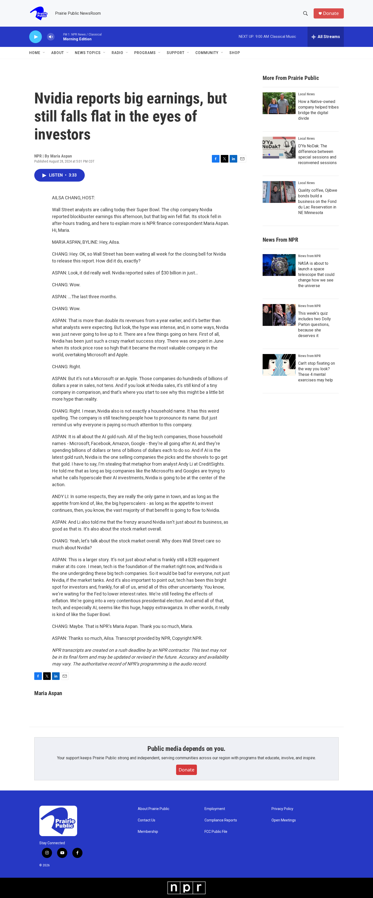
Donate (331, 13)
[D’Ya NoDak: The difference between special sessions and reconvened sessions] (279, 148)
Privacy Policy (282, 809)
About (57, 53)
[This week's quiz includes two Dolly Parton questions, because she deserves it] (279, 315)
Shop (234, 53)
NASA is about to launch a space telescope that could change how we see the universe (316, 274)
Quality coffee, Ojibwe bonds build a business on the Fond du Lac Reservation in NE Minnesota (317, 201)
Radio (117, 53)
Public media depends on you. (186, 748)
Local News (306, 94)
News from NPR (309, 256)
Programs (145, 53)
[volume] (50, 37)
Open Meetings (284, 820)
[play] (35, 37)
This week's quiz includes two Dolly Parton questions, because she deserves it (314, 324)
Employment (215, 809)
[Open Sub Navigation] (44, 53)
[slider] (59, 36)
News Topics (88, 53)
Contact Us (146, 820)
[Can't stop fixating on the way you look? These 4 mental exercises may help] (279, 365)
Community (206, 53)
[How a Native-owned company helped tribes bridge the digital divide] (279, 103)
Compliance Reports (221, 820)
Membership (148, 832)
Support (175, 53)
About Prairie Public (153, 809)
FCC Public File (216, 832)
